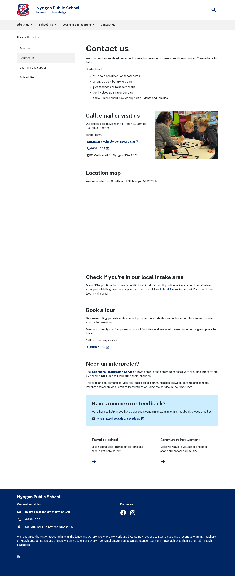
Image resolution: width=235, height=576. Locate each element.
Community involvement (180, 440)
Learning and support (33, 67)
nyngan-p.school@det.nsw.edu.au (114, 141)
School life (27, 77)
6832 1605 (99, 148)
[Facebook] (123, 514)
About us (25, 48)
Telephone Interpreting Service (113, 372)
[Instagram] (133, 514)
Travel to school (105, 440)
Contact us (27, 58)
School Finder (169, 289)
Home (20, 37)
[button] (25, 25)
